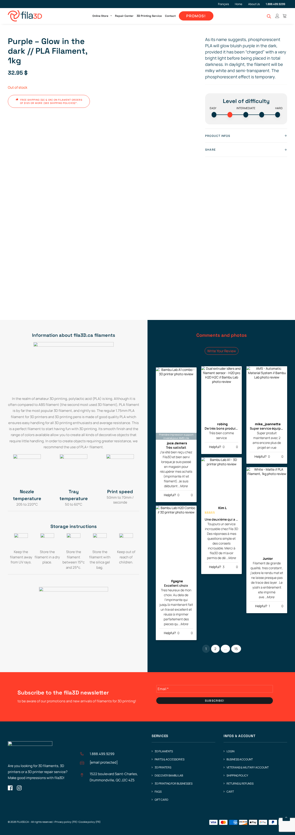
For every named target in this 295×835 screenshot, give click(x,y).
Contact (170, 16)
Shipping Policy (237, 775)
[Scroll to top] (286, 816)
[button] (10, 789)
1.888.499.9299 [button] (102, 753)
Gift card (161, 800)
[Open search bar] (269, 16)
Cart (230, 792)
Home (238, 4)
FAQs (158, 792)
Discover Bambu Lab (169, 775)
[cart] (284, 16)
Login (230, 751)
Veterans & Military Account (248, 767)
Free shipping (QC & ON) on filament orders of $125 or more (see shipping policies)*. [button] (51, 101)
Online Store (100, 16)
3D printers (163, 767)
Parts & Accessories (169, 759)
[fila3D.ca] (25, 16)
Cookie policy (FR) (90, 821)
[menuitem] (225, 4)
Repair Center (124, 16)
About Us (254, 4)
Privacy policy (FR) (66, 821)
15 (236, 648)
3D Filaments (164, 751)
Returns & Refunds (240, 783)
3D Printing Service (149, 16)
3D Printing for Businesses (173, 783)
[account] (277, 16)
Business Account (240, 759)
